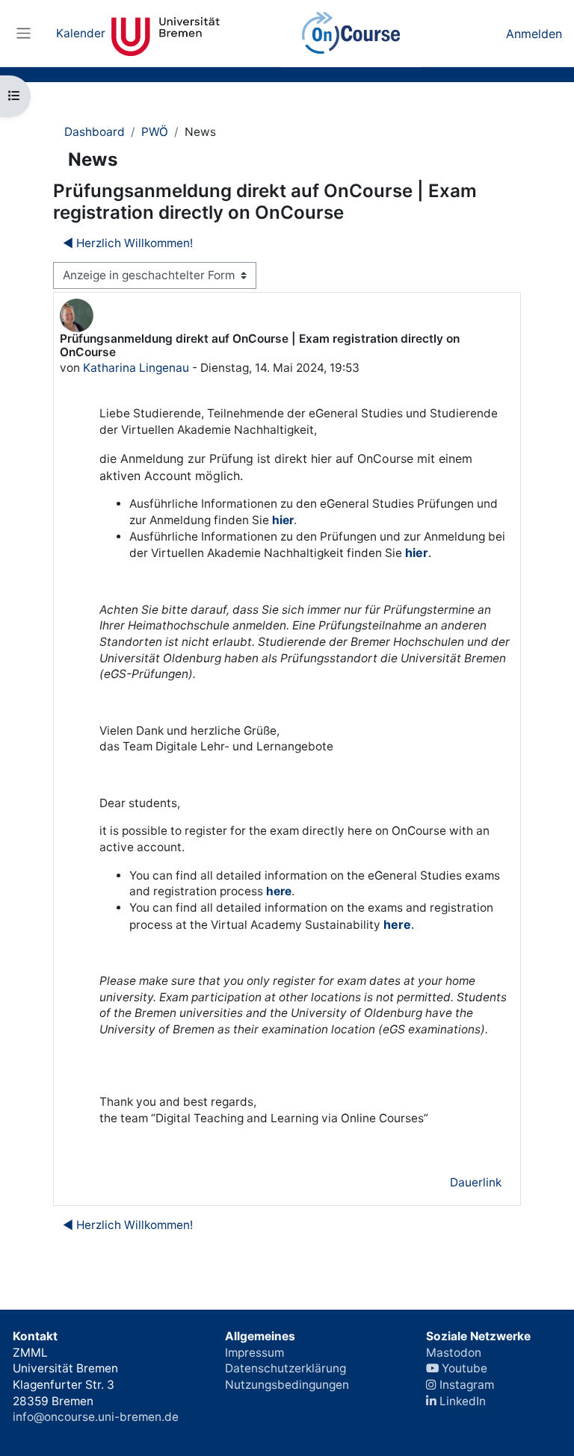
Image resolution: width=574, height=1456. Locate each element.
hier (283, 520)
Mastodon (453, 1352)
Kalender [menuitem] (80, 33)
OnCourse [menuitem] (351, 33)
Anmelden (534, 33)
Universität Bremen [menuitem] (165, 33)
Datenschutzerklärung (285, 1368)
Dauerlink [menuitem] (476, 1182)
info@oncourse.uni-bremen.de (96, 1417)
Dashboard (94, 132)
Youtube (463, 1368)
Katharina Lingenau (136, 368)
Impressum (254, 1352)
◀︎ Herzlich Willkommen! (128, 243)
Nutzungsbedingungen (287, 1385)
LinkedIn (461, 1401)
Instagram (465, 1385)
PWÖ (154, 132)
